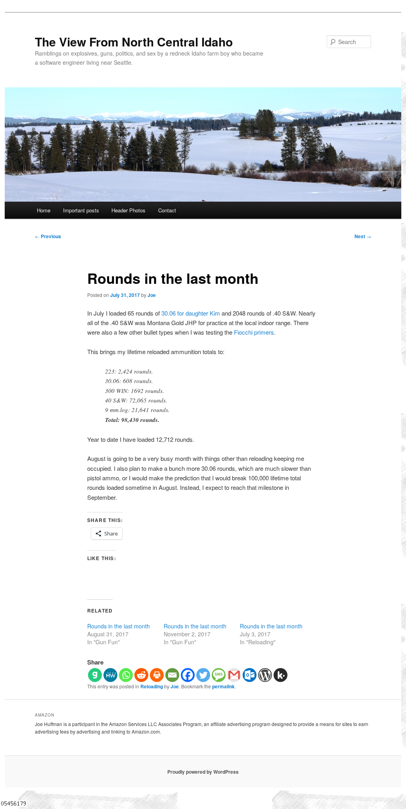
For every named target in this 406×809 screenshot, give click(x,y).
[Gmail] (234, 675)
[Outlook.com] (250, 675)
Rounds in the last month (118, 626)
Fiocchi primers (254, 332)
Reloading (151, 686)
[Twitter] (203, 675)
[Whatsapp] (126, 675)
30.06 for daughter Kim (190, 313)
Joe (151, 295)
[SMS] (219, 675)
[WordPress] (265, 675)
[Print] (157, 675)
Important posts (81, 210)
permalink (223, 686)
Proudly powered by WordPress (203, 771)
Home (43, 210)
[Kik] (280, 675)
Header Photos (128, 210)
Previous (48, 236)
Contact (167, 210)
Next (362, 236)
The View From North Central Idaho (134, 41)
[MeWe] (110, 675)
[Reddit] (141, 675)
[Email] (172, 675)
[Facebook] (188, 675)
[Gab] (95, 675)
